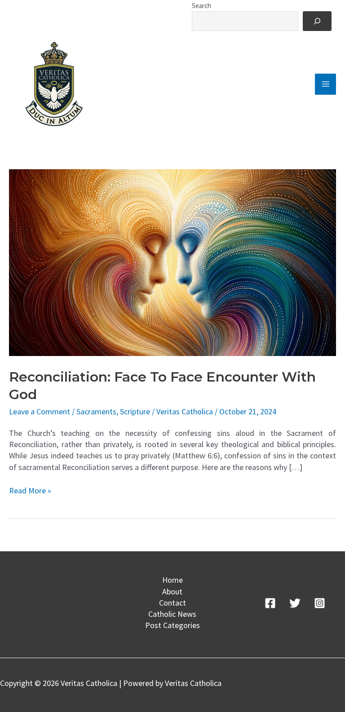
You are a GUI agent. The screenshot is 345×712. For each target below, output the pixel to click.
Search (201, 5)
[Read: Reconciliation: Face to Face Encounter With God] (172, 262)
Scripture (135, 411)
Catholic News (172, 614)
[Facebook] (270, 603)
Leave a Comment (39, 411)
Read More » (30, 490)
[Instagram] (319, 603)
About (172, 591)
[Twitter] (295, 603)
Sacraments (96, 411)
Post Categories (172, 625)
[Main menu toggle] (325, 84)
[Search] (317, 21)
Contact (172, 603)
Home (172, 580)
